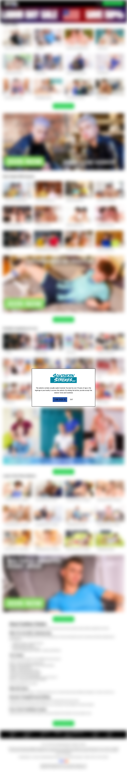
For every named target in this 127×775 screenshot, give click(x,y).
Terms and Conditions (66, 393)
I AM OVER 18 (59, 399)
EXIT (71, 399)
